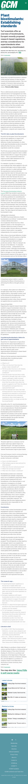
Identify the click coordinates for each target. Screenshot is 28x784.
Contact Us (14, 760)
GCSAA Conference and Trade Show (14, 771)
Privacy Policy (14, 754)
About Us (14, 757)
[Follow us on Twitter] (15, 739)
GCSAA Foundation (14, 768)
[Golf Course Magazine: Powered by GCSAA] (9, 5)
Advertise (14, 749)
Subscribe (14, 746)
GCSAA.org (14, 763)
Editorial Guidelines (14, 751)
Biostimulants (7, 55)
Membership (14, 743)
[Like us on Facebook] (12, 739)
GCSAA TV (14, 766)
